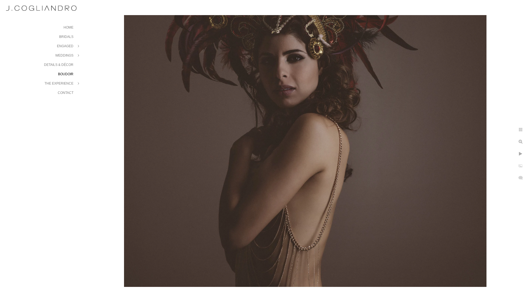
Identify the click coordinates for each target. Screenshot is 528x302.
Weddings (64, 55)
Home (68, 27)
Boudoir (65, 74)
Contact (65, 93)
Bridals (66, 37)
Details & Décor (58, 65)
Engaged (65, 46)
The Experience (59, 83)
